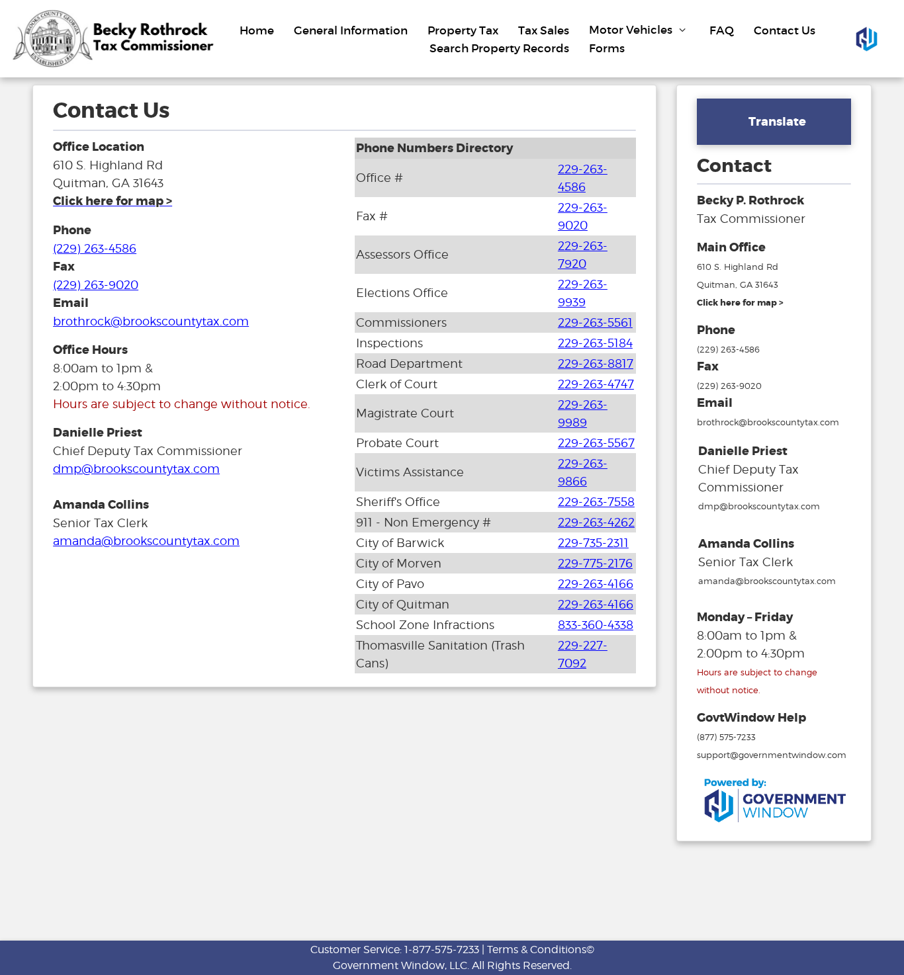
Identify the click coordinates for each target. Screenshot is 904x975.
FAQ (721, 30)
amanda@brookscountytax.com (146, 541)
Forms (607, 48)
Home (257, 30)
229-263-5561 (595, 322)
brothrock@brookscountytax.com (151, 321)
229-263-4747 (596, 384)
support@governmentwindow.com (771, 754)
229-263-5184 (595, 343)
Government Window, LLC (400, 965)
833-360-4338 (595, 625)
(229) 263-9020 (95, 285)
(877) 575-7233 (726, 737)
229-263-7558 (596, 502)
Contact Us (784, 30)
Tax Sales (543, 30)
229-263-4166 (595, 584)
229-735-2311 (593, 543)
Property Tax (463, 30)
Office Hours (90, 350)
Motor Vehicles (632, 30)
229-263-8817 (595, 363)
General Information (351, 30)
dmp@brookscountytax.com (136, 469)
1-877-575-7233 (441, 949)
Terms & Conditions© (540, 949)
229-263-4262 (596, 522)
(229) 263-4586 (94, 248)
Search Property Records (499, 48)
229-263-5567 (596, 443)
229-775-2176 (595, 563)
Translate (777, 122)
